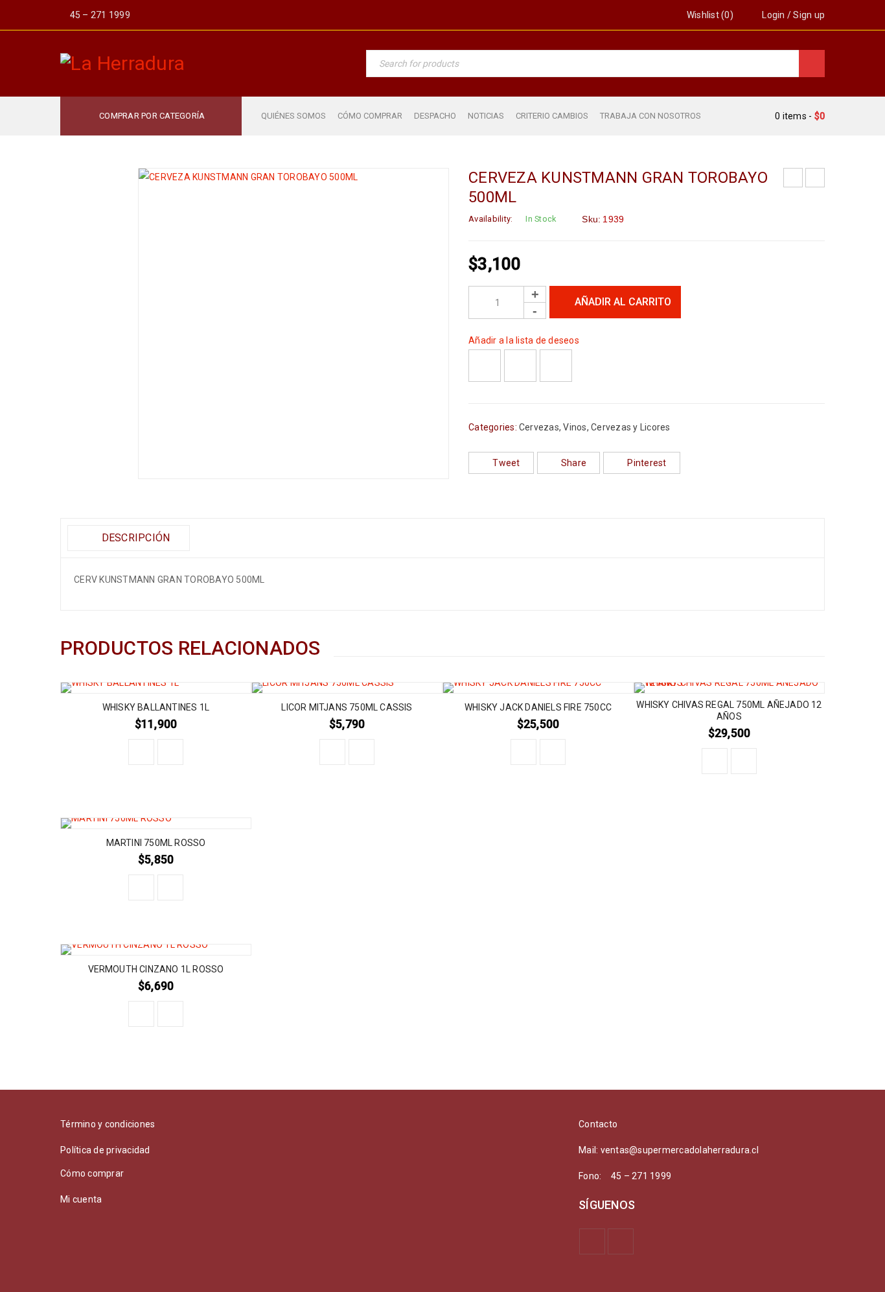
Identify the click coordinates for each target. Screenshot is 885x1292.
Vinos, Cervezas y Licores (616, 427)
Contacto (598, 1124)
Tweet (506, 463)
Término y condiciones (107, 1124)
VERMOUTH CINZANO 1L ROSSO (156, 969)
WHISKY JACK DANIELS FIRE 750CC (538, 707)
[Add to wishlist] (484, 365)
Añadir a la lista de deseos (523, 340)
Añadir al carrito (623, 302)
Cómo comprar (92, 1173)
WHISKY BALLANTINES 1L (155, 707)
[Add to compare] (520, 365)
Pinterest (646, 463)
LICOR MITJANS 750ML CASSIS (346, 707)
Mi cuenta (81, 1199)
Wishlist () (709, 15)
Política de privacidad (105, 1150)
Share (573, 463)
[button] (141, 752)
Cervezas (539, 427)
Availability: (490, 219)
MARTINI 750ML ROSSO (156, 843)
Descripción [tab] (134, 538)
